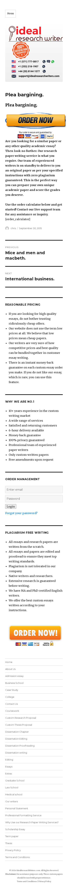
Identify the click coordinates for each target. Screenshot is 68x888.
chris (13, 228)
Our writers (11, 801)
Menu (10, 13)
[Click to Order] (34, 125)
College (9, 696)
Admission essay (14, 676)
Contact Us (11, 703)
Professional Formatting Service (23, 815)
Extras (8, 773)
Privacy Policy (13, 850)
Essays (8, 766)
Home (8, 662)
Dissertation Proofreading (20, 745)
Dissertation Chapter (17, 731)
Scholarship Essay (15, 829)
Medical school (13, 794)
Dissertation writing (16, 752)
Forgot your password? (21, 513)
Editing (9, 759)
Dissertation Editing (16, 738)
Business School (14, 683)
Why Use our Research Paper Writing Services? (32, 822)
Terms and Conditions (17, 857)
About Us (10, 669)
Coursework (12, 710)
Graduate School (14, 780)
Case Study (11, 690)
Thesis (8, 843)
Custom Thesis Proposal (18, 724)
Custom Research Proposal (20, 717)
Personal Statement (16, 808)
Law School (11, 787)
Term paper (11, 836)
